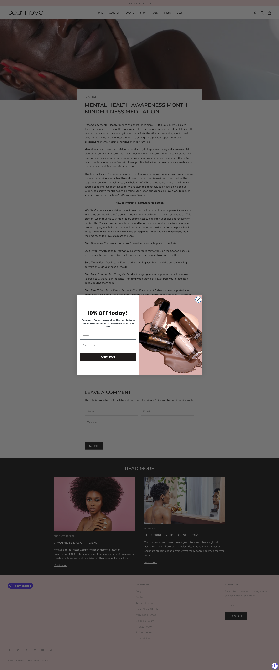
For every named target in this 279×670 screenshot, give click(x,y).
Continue (108, 357)
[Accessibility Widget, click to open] (275, 666)
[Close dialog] (198, 299)
